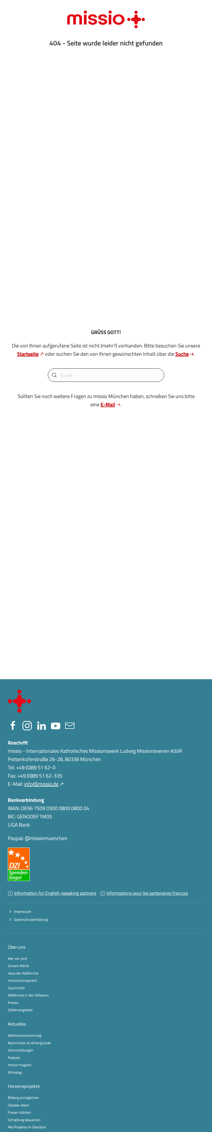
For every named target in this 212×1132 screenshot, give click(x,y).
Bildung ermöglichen (23, 1097)
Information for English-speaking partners (55, 893)
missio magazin (20, 1064)
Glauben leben (18, 1105)
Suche (182, 354)
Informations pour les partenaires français (147, 893)
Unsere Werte (18, 965)
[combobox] (106, 375)
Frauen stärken (19, 1112)
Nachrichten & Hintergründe (29, 1043)
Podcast (14, 1057)
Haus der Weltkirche (23, 973)
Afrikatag (15, 1072)
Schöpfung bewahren (24, 1119)
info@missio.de (41, 784)
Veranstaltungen (20, 1050)
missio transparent (22, 980)
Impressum (22, 911)
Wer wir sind (17, 958)
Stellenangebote (20, 1009)
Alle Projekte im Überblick (27, 1127)
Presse (13, 1002)
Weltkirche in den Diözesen (28, 995)
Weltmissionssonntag (24, 1035)
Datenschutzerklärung (31, 919)
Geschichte (16, 988)
